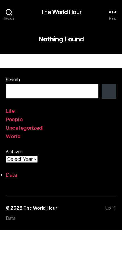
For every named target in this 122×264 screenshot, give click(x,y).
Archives (14, 151)
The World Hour (61, 12)
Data (11, 175)
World (13, 136)
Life (10, 111)
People (14, 119)
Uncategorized (24, 128)
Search (13, 79)
